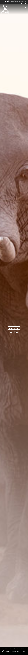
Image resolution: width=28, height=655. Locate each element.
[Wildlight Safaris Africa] (5, 7)
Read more (16, 653)
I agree (11, 653)
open (26, 5)
